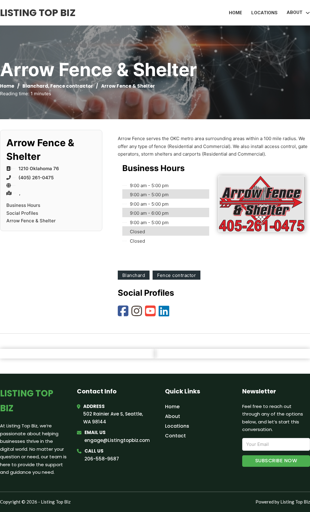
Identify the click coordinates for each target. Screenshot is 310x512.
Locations (264, 12)
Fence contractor (71, 86)
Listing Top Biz (38, 12)
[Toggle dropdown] (307, 13)
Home (235, 12)
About (172, 416)
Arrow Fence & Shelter (31, 221)
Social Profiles (22, 213)
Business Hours (23, 205)
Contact (175, 435)
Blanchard (35, 86)
